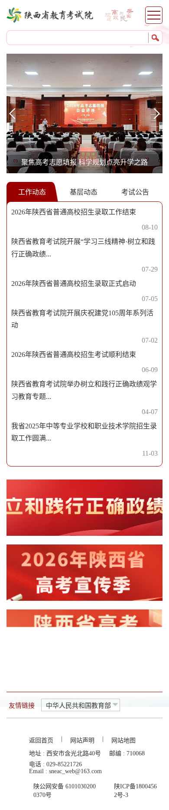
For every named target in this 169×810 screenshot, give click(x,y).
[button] (156, 113)
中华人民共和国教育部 (78, 705)
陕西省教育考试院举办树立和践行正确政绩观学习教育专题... (84, 390)
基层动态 (84, 192)
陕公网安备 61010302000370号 (64, 790)
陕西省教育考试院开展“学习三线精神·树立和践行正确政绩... (83, 248)
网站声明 (82, 740)
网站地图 (123, 740)
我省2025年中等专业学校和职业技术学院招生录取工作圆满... (84, 432)
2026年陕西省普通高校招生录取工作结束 (73, 212)
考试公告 (135, 192)
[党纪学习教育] (84, 508)
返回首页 (41, 740)
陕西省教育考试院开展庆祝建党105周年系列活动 (82, 319)
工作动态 (32, 192)
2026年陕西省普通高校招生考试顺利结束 (73, 354)
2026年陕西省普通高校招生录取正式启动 (73, 283)
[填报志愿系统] (84, 637)
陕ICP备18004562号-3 (135, 790)
